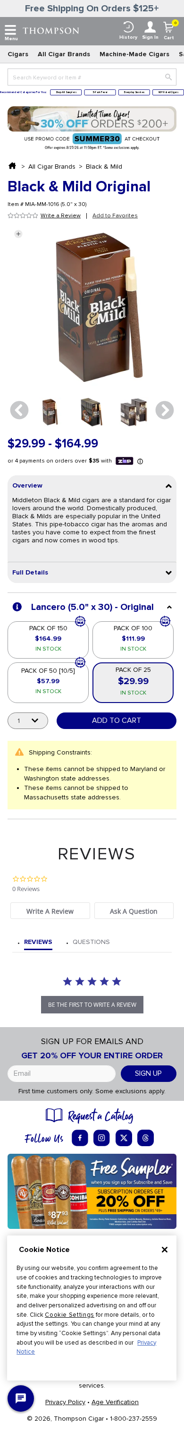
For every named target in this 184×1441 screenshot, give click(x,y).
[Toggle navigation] (10, 30)
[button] (18, 234)
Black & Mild (104, 167)
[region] (91, 1308)
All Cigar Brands (64, 54)
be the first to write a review (92, 1005)
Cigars (18, 54)
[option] (49, 412)
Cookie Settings (69, 1315)
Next (164, 410)
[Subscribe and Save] (92, 1191)
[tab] (50, 910)
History (128, 37)
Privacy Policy (65, 1402)
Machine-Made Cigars (134, 54)
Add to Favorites (115, 215)
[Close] (164, 1249)
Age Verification (115, 1402)
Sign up (148, 1073)
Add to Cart (116, 720)
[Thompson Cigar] (51, 30)
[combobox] (92, 77)
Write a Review (61, 216)
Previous (19, 410)
